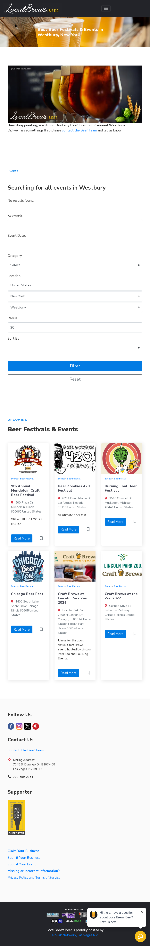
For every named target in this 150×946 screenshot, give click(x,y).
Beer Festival (27, 478)
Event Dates (17, 235)
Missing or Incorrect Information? (34, 871)
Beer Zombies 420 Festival (74, 488)
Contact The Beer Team (26, 750)
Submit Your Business (24, 857)
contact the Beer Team (79, 130)
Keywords (15, 215)
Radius (12, 318)
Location (14, 276)
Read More (22, 538)
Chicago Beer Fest (27, 593)
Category (15, 256)
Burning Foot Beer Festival (121, 488)
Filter (75, 366)
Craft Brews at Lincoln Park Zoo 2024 (72, 598)
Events (14, 478)
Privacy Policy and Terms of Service (34, 877)
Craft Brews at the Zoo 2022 (121, 596)
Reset (75, 379)
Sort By (13, 338)
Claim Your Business (23, 851)
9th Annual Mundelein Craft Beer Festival (25, 490)
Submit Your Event (22, 864)
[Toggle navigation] (106, 8)
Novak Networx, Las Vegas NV (75, 935)
